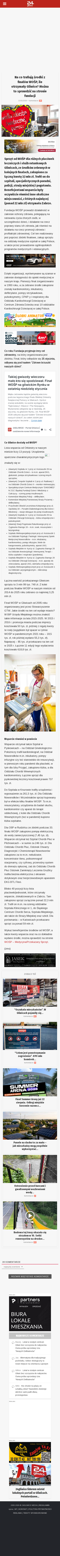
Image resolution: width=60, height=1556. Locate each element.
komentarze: (35, 101)
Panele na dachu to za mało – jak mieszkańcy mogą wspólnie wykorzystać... (30, 1146)
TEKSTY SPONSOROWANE (35, 1513)
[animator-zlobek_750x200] (30, 320)
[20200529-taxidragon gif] (30, 1452)
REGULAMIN (44, 1505)
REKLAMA (17, 1513)
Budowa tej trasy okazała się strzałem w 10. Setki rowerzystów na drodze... (30, 1235)
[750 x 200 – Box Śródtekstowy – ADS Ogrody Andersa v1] (30, 338)
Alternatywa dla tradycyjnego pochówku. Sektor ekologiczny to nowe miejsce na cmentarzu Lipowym (31, 1361)
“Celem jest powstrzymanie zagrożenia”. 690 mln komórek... (30, 1056)
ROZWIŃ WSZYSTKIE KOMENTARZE (30, 1276)
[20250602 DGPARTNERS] (30, 1313)
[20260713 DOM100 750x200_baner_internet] (30, 146)
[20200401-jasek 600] (30, 960)
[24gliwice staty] (30, 1481)
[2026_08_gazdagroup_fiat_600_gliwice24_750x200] (30, 260)
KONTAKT (23, 1509)
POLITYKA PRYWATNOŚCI (40, 1509)
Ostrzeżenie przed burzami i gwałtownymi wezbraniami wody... (30, 1189)
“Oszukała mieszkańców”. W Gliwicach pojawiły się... (30, 1011)
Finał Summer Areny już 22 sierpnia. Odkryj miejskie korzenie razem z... (30, 1102)
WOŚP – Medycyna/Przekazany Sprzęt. (26, 942)
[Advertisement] (30, 39)
